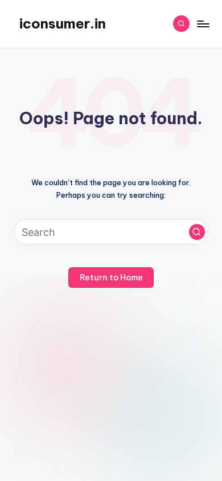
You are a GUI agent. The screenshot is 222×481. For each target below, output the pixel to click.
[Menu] (202, 24)
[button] (197, 232)
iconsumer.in (62, 23)
